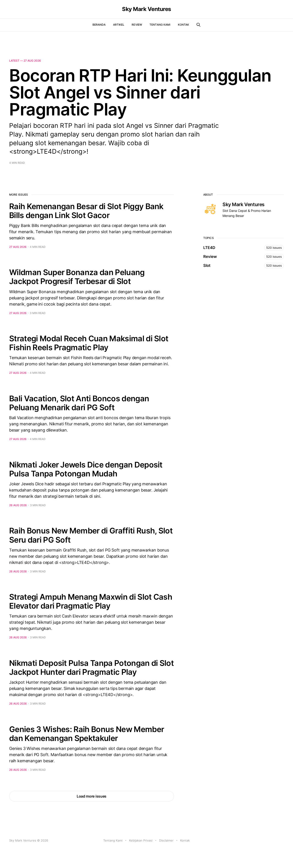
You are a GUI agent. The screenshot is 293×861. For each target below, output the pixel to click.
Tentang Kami (159, 24)
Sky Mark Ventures (146, 9)
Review (137, 24)
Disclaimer (166, 840)
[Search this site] (198, 24)
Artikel (119, 24)
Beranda (99, 24)
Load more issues (91, 796)
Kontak (183, 24)
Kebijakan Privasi (140, 840)
